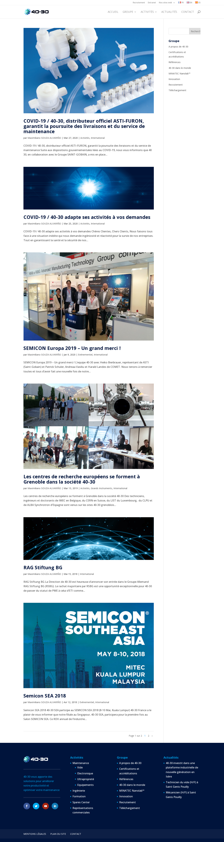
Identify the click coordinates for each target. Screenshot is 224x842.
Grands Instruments (101, 488)
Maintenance (80, 763)
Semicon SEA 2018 (44, 695)
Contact (187, 12)
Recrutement (139, 3)
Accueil (113, 12)
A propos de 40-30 (178, 46)
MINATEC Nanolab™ (179, 73)
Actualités (169, 12)
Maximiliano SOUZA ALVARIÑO (44, 137)
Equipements (85, 785)
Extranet (152, 3)
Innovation (174, 79)
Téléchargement (177, 90)
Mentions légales (34, 833)
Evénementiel (85, 354)
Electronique (85, 773)
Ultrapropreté (85, 779)
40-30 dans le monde (180, 67)
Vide (80, 767)
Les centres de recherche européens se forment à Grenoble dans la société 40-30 (81, 479)
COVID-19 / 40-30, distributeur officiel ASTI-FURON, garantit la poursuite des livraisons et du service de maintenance (84, 126)
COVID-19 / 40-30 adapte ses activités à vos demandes (86, 217)
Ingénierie (78, 790)
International (98, 137)
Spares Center (81, 802)
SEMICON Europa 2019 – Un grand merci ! (72, 348)
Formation (79, 796)
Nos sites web (165, 3)
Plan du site (58, 833)
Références (175, 62)
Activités (147, 12)
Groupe (128, 12)
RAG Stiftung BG (42, 567)
